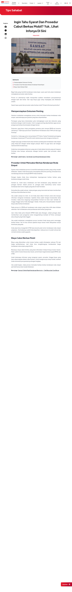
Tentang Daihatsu (14, 3)
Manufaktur (24, 3)
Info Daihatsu (57, 3)
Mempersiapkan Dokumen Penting (23, 82)
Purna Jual (47, 3)
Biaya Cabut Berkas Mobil (20, 87)
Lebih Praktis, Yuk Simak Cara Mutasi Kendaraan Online (34, 156)
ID (67, 3)
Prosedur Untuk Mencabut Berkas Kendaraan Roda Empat (29, 84)
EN (65, 3)
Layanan (39, 3)
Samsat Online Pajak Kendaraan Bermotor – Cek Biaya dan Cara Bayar (38, 270)
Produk (31, 3)
